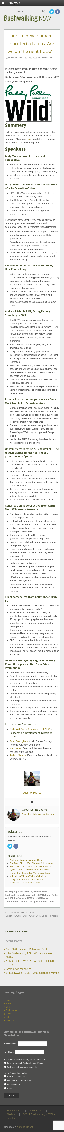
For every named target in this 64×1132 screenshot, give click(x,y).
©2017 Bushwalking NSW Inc (39, 1114)
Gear (8, 1007)
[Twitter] (52, 12)
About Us (10, 1020)
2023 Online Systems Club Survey (20, 912)
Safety (9, 1017)
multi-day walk (27, 895)
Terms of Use (36, 1110)
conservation (25, 891)
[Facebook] (57, 12)
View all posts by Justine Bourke (38, 814)
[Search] (43, 11)
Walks (8, 1003)
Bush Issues (11, 1010)
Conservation (46, 57)
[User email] (32, 801)
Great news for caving (18, 969)
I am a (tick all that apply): (15, 1073)
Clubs (8, 1014)
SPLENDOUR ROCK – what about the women (32, 972)
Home (8, 1000)
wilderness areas (45, 901)
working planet (25, 1127)
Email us (11, 1118)
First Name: (9, 1052)
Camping (12, 891)
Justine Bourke (14, 57)
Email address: (11, 1044)
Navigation (14, 2)
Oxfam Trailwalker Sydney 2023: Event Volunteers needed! (33, 916)
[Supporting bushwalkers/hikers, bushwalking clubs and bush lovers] (32, 22)
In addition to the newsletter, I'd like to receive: (24, 1060)
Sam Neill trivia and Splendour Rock (27, 949)
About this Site (14, 1110)
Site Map (11, 1114)
